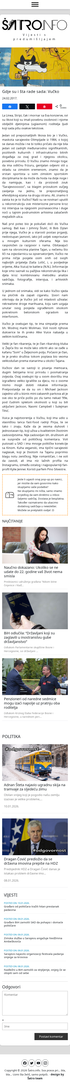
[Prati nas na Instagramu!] (45, 1063)
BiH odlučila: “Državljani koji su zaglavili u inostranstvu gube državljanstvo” (29, 637)
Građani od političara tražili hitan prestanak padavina (31, 908)
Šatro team (35, 1078)
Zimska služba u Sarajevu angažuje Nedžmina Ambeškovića (33, 939)
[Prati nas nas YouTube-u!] (38, 1063)
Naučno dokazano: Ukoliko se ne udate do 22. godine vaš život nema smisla (33, 571)
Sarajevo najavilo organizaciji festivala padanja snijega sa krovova (34, 955)
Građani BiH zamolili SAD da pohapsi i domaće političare (33, 923)
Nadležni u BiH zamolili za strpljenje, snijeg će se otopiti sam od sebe (35, 971)
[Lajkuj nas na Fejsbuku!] (25, 1063)
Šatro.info (34, 1070)
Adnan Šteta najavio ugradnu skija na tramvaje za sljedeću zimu (34, 787)
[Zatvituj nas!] (32, 1063)
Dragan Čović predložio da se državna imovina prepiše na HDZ (31, 861)
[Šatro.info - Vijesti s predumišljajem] (35, 24)
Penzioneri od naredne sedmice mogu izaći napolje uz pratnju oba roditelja (32, 703)
